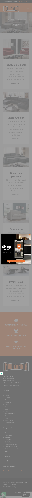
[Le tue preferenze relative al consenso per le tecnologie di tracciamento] (1, 373)
